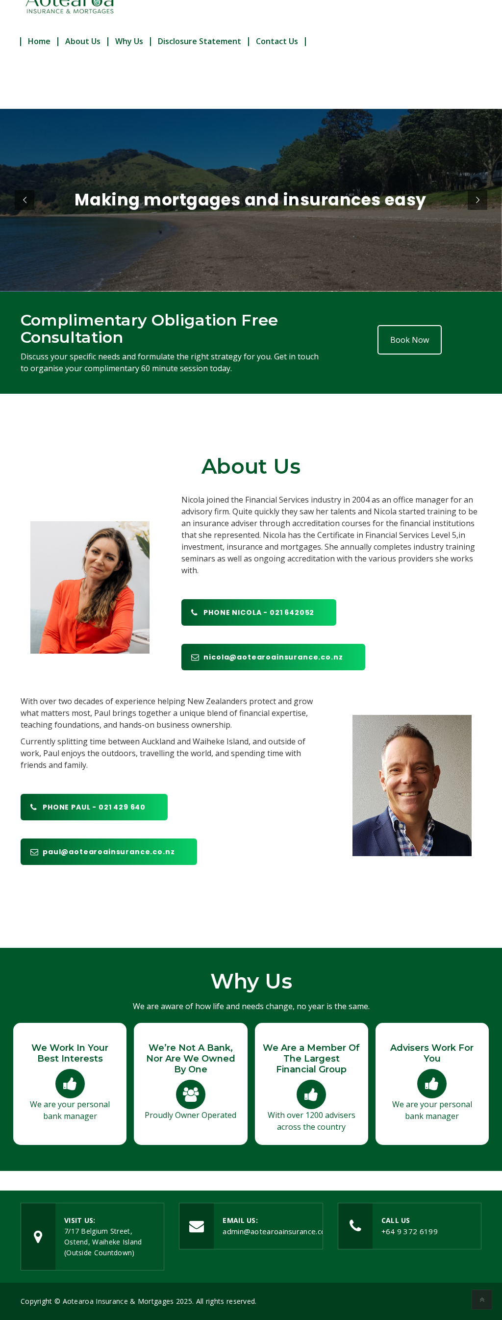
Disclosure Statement (199, 41)
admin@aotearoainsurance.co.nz (279, 1231)
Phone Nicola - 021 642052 (258, 612)
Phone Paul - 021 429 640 (94, 807)
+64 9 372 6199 (409, 1231)
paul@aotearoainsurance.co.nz (109, 852)
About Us (82, 41)
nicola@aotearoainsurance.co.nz (273, 657)
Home (39, 41)
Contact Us (277, 41)
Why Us (129, 41)
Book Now (409, 339)
